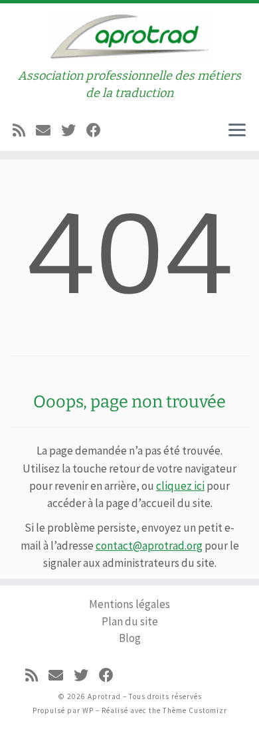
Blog (130, 638)
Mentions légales (129, 604)
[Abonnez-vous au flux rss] (19, 128)
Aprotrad (104, 696)
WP (88, 710)
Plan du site (130, 621)
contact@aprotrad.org (149, 545)
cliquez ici (180, 485)
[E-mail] (43, 128)
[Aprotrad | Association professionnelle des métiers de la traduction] (129, 35)
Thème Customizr (195, 710)
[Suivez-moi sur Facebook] (93, 128)
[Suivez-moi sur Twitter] (68, 128)
